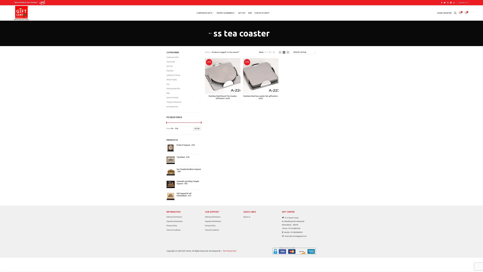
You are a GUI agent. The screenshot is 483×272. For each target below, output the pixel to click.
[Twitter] (444, 2)
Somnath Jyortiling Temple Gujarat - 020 (188, 182)
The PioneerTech (229, 251)
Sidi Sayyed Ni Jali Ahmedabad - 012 (184, 194)
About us (246, 217)
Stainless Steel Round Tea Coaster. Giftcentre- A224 (223, 97)
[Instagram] (447, 2)
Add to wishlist (238, 73)
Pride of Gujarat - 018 (186, 145)
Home (207, 52)
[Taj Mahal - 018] (171, 160)
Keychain (170, 70)
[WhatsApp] (454, 2)
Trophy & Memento (174, 102)
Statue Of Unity (172, 97)
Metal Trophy (172, 79)
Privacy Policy (172, 225)
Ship (168, 93)
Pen (168, 84)
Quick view (238, 68)
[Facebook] (441, 2)
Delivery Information (174, 217)
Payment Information (175, 221)
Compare (238, 62)
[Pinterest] (451, 2)
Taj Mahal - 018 (183, 157)
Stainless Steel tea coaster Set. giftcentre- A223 (260, 97)
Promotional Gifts (173, 88)
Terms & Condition (173, 230)
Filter (197, 128)
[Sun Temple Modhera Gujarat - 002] (171, 172)
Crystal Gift (171, 61)
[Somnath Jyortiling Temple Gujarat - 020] (171, 184)
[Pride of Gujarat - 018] (171, 148)
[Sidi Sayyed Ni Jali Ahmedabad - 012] (171, 196)
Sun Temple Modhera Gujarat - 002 (189, 170)
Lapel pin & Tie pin (173, 75)
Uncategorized (172, 106)
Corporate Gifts (172, 57)
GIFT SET (170, 66)
